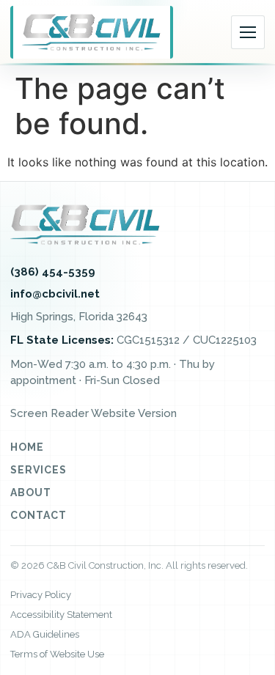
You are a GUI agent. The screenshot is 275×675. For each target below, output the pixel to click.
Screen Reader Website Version (93, 413)
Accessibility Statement (61, 614)
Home (27, 447)
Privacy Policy (40, 594)
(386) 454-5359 (52, 272)
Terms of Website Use (57, 654)
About (30, 492)
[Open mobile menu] (248, 32)
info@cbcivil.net (55, 293)
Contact (38, 515)
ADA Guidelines (44, 634)
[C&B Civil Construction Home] (91, 32)
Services (38, 470)
